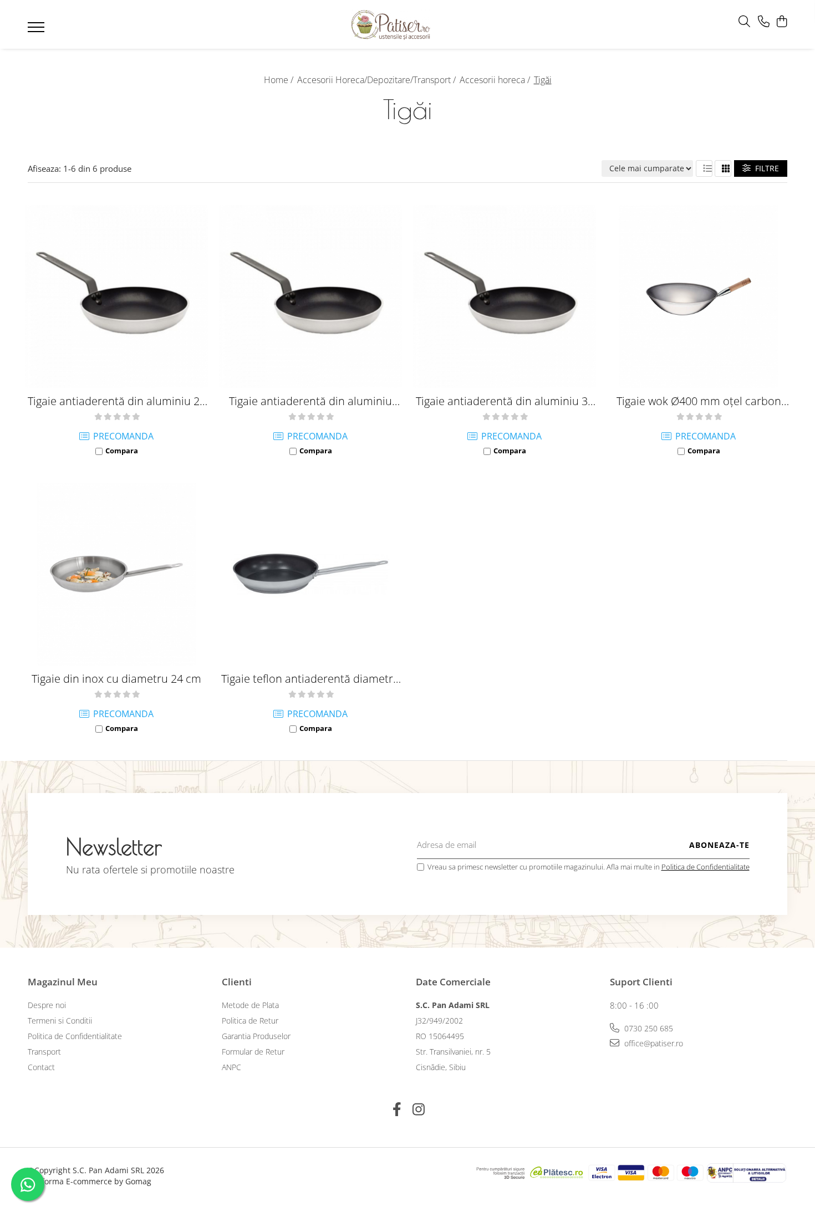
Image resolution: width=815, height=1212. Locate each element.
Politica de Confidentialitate (705, 867)
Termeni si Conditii (60, 1020)
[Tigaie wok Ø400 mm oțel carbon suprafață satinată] (698, 296)
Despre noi (47, 1005)
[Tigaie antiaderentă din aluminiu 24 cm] (116, 296)
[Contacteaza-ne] (764, 22)
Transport (44, 1051)
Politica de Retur (250, 1020)
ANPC (231, 1067)
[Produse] (37, 30)
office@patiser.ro (652, 1043)
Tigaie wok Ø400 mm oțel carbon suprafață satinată (699, 400)
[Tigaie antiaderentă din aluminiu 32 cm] (504, 296)
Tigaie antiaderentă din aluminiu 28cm (310, 400)
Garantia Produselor (256, 1036)
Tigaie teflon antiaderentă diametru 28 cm (310, 678)
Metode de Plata (250, 1005)
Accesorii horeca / (496, 80)
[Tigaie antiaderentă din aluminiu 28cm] (310, 296)
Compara (121, 451)
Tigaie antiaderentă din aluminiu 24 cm (117, 400)
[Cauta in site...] (744, 22)
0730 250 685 (647, 1028)
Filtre (765, 168)
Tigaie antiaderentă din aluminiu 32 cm (505, 400)
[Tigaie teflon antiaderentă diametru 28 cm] (310, 574)
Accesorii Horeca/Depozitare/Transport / (377, 80)
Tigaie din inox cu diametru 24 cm (116, 678)
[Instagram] (418, 1109)
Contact (41, 1067)
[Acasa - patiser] (391, 24)
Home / (280, 80)
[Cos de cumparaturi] (781, 22)
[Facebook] (396, 1109)
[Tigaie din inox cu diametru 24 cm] (116, 574)
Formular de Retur (253, 1051)
